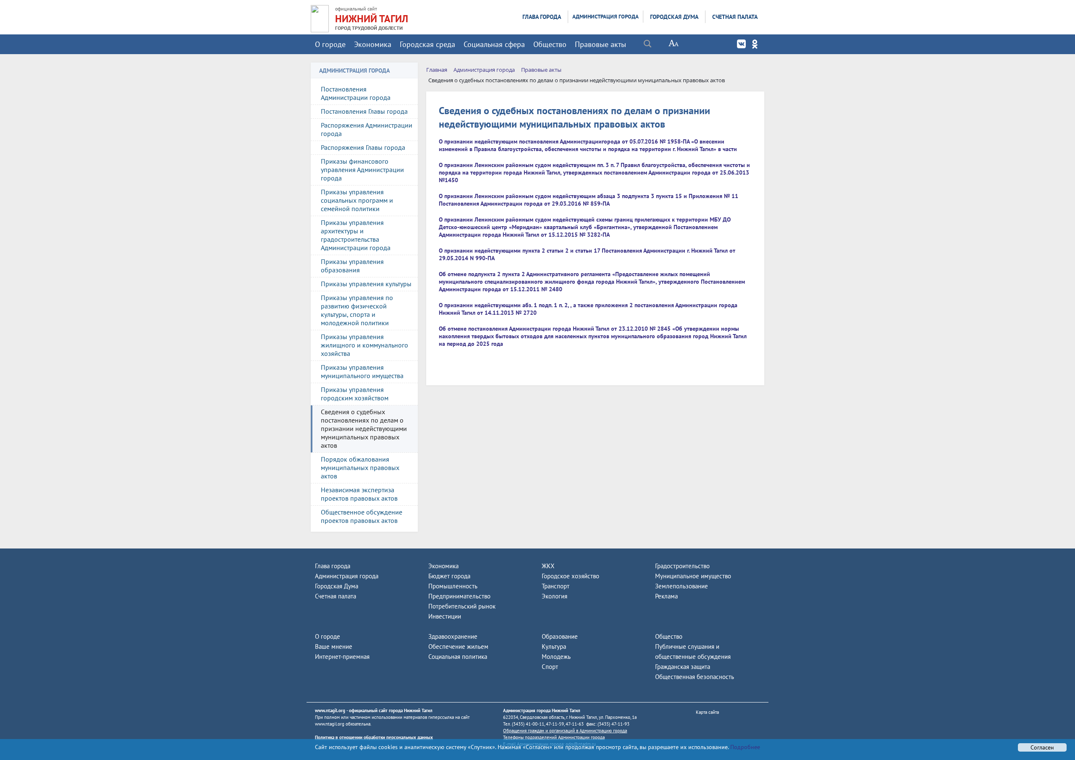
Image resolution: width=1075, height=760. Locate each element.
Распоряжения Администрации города (366, 129)
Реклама (666, 596)
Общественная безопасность (694, 677)
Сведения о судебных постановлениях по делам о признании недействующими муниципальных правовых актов (364, 428)
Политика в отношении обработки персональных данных (374, 737)
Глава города (541, 17)
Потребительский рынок (462, 606)
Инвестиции (444, 616)
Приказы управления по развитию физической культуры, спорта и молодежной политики (357, 310)
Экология (554, 596)
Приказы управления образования (352, 265)
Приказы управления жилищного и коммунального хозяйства (364, 345)
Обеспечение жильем (458, 646)
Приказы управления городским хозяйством (354, 393)
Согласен (1042, 747)
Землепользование (681, 586)
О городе (330, 44)
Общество (549, 44)
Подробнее (744, 747)
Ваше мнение (333, 646)
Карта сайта (707, 712)
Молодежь (556, 657)
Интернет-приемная (342, 657)
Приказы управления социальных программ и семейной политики (357, 200)
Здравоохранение (452, 636)
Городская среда (427, 44)
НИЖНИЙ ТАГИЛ (371, 18)
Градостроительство (682, 566)
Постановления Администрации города (356, 93)
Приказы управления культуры (366, 283)
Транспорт (555, 586)
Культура (554, 646)
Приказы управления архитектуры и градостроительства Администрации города (356, 235)
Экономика (372, 44)
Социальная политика (457, 657)
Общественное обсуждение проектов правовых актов (361, 516)
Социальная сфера (494, 44)
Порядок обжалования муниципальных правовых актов (360, 467)
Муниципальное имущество (693, 576)
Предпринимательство (459, 596)
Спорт (550, 667)
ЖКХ (548, 566)
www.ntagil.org (330, 710)
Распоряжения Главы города (363, 147)
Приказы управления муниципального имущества (362, 371)
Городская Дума (674, 17)
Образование (560, 636)
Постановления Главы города (364, 111)
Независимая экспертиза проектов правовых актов (359, 494)
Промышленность (452, 586)
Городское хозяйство (570, 576)
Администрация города (605, 16)
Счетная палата (735, 17)
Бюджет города (449, 576)
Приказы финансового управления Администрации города (362, 169)
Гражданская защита (682, 667)
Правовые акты (600, 44)
